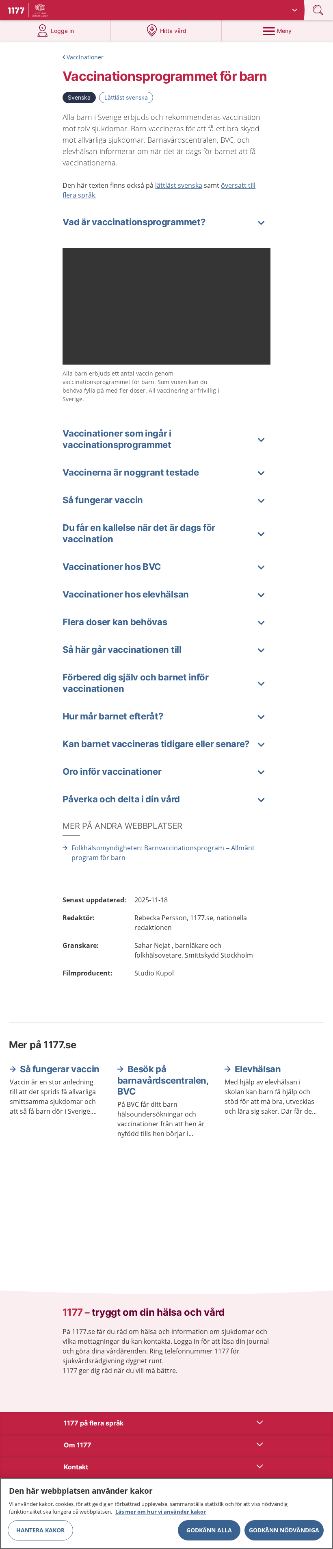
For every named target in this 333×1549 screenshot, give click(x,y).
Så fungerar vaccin (59, 1069)
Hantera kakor (40, 1530)
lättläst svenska (178, 185)
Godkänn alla (209, 1530)
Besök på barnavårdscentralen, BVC (163, 1080)
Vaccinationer (85, 57)
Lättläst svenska (126, 97)
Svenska (79, 97)
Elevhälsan (258, 1069)
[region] (166, 1513)
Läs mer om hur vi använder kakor (160, 1511)
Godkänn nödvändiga (284, 1530)
